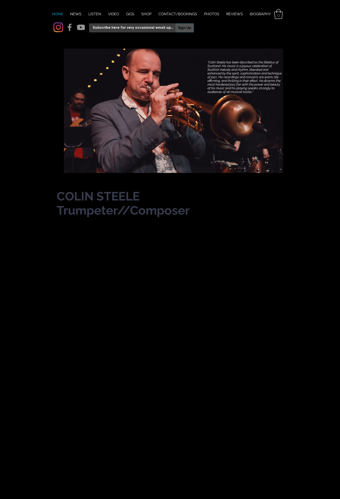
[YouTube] (81, 27)
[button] (278, 14)
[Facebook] (69, 27)
